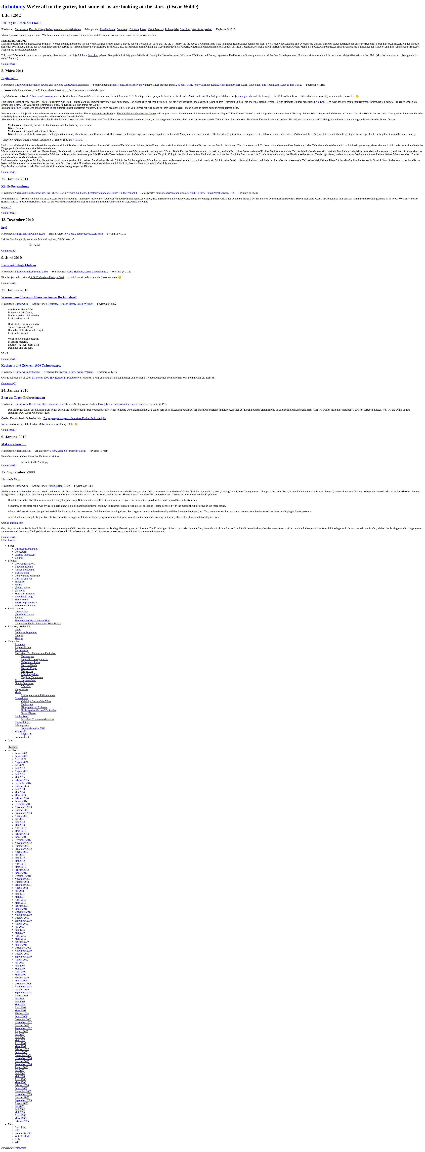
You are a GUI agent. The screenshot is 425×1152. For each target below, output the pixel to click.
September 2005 (23, 1100)
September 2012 (23, 848)
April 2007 (20, 1043)
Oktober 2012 (22, 845)
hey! (4, 227)
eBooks (181, 84)
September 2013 (23, 813)
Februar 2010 (22, 941)
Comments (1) (8, 383)
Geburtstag (122, 29)
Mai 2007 (20, 1040)
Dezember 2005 (23, 1091)
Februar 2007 (22, 1049)
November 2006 (23, 1058)
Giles (189, 84)
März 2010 (20, 938)
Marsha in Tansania (25, 593)
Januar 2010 (21, 944)
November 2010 (23, 914)
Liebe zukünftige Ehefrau (18, 265)
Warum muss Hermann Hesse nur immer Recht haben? (39, 297)
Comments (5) (8, 172)
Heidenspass (27, 656)
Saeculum (185, 29)
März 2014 (20, 795)
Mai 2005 (20, 1112)
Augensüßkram (22, 193)
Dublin (51, 485)
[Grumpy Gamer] (24, 614)
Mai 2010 (20, 932)
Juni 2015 (20, 774)
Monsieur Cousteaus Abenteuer (37, 719)
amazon (112, 84)
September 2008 (23, 992)
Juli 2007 (19, 1034)
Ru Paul (19, 617)
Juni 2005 (20, 1109)
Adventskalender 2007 (33, 728)
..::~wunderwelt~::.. (25, 563)
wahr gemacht (245, 96)
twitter (80, 372)
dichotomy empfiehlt (98, 193)
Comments (23, 1133)
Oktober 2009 (22, 953)
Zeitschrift (97, 233)
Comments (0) (8, 64)
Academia (20, 644)
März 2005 (20, 1118)
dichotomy (13, 6)
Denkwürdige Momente (27, 575)
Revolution (254, 84)
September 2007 (23, 1028)
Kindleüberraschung (15, 186)
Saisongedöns (22, 725)
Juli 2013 (19, 819)
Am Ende (320, 101)
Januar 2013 (21, 836)
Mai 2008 (20, 1004)
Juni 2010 (20, 929)
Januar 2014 (21, 801)
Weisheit (88, 303)
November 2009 (23, 950)
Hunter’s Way (10, 479)
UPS (232, 193)
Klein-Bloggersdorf (229, 84)
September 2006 (23, 1064)
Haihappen (27, 704)
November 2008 (23, 986)
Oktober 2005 (22, 1097)
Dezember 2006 (23, 1055)
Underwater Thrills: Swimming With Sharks (38, 623)
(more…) (6, 207)
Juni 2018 (20, 768)
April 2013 (20, 828)
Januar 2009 (21, 980)
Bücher (164, 84)
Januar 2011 (21, 908)
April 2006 (20, 1079)
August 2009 (21, 959)
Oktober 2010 (22, 917)
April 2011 (20, 899)
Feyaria (18, 584)
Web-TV (26, 686)
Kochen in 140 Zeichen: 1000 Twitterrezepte (31, 365)
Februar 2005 (22, 1121)
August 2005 (21, 1103)
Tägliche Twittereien (32, 677)
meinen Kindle (21, 107)
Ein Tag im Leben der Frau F (21, 23)
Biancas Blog (22, 572)
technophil (83, 84)
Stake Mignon (28, 713)
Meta (60, 450)
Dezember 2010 (23, 911)
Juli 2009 (19, 962)
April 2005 (20, 1115)
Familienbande (107, 29)
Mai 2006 (20, 1076)
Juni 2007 (20, 1037)
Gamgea (19, 635)
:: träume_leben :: (24, 566)
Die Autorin (21, 551)
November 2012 (23, 842)
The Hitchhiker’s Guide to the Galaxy (136, 113)
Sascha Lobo (137, 404)
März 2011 (20, 902)
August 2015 (21, 771)
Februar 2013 (22, 833)
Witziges (88, 372)
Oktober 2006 (22, 1061)
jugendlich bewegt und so (42, 84)
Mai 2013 (20, 825)
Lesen (143, 29)
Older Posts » (8, 540)
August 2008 (21, 995)
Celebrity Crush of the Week (36, 701)
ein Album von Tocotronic (40, 96)
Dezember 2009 (23, 947)
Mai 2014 (20, 792)
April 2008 (20, 1007)
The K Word (21, 599)
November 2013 (23, 807)
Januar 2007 (21, 1052)
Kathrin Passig (97, 404)
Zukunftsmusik (100, 271)
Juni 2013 (20, 822)
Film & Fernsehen (24, 683)
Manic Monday (156, 29)
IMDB (79, 139)
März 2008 (20, 1010)
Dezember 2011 (23, 875)
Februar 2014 (22, 798)
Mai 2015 (20, 777)
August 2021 (21, 762)
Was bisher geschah (202, 29)
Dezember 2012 (23, 839)
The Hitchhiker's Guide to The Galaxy (282, 84)
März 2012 (20, 866)
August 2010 (21, 923)
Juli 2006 (19, 1070)
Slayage (19, 638)
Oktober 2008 (22, 989)
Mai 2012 (20, 860)
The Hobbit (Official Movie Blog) (32, 620)
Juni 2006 (20, 1073)
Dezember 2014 (23, 783)
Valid (22, 1136)
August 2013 (21, 816)
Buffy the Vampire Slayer (145, 84)
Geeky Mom (21, 611)
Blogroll (19, 557)
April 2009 (20, 971)
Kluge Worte (63, 84)
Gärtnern (134, 29)
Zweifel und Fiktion (25, 605)
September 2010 (23, 920)
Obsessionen (21, 698)
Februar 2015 (22, 780)
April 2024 (20, 759)
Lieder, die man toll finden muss (38, 695)
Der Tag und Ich (23, 578)
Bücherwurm (21, 29)
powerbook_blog (24, 596)
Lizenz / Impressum (25, 554)
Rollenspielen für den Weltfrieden (63, 29)
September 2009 (23, 956)
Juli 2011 (19, 890)
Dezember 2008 (23, 983)
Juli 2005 (19, 1106)
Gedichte (52, 303)
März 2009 (20, 974)
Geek (70, 271)
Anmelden (20, 1127)
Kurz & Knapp (37, 29)
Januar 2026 (21, 753)
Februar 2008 (22, 1013)
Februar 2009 (22, 977)
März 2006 (20, 1082)
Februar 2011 (22, 905)
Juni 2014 (20, 789)
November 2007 (23, 1022)
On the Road (38, 233)
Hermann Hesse (66, 303)
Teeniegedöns (84, 233)
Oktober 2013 (22, 810)
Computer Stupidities (26, 632)
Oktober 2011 (22, 881)
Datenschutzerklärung (26, 548)
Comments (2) (8, 250)
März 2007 (20, 1046)
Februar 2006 (22, 1085)
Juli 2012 (19, 854)
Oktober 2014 (22, 786)
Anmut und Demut (24, 569)
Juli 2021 (19, 765)
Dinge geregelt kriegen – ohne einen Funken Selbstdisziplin (74, 418)
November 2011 (23, 878)
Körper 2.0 (27, 671)
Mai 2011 (20, 896)
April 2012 (20, 863)
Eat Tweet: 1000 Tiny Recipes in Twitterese (55, 377)
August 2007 (21, 1031)
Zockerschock (22, 737)
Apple (121, 84)
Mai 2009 (20, 968)
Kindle (214, 84)
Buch (128, 84)
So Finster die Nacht (74, 450)
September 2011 (23, 884)
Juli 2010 (19, 926)
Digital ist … (9, 78)
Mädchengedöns (30, 674)
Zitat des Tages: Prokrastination (23, 397)
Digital (172, 84)
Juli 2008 (19, 998)
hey (66, 233)
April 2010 (20, 935)
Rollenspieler (172, 29)
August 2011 (21, 887)
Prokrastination (121, 404)
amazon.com (172, 193)
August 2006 (21, 1067)
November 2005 (23, 1094)
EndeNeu (20, 581)
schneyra (25, 35)
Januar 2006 (21, 1088)
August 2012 (21, 851)
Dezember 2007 (23, 1019)
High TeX (26, 734)
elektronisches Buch (102, 113)
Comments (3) (8, 429)
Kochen (63, 372)
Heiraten (78, 271)
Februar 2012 (22, 869)
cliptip (18, 629)
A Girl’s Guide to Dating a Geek (47, 277)
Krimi (59, 485)
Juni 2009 (20, 965)
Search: (12, 740)
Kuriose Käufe (117, 193)
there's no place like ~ (26, 602)
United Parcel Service (217, 193)
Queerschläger (22, 722)
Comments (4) (8, 212)
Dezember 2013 (23, 804)
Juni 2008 (20, 1001)
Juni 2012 (20, 857)
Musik (74, 84)
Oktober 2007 (22, 1025)
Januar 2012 (21, 872)
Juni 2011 (20, 893)
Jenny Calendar (202, 84)
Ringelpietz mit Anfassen (34, 707)
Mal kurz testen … (13, 444)
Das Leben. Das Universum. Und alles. (66, 193)
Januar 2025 (21, 756)
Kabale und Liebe (38, 271)
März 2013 (20, 831)
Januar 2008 (21, 1016)
